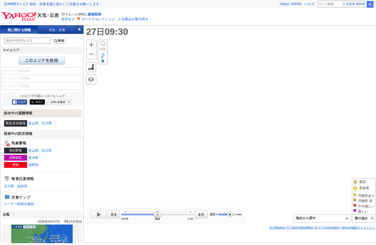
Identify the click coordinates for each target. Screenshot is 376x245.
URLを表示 (59, 102)
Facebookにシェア (19, 102)
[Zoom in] (91, 44)
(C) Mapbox (277, 227)
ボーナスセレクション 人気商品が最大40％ (115, 19)
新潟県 (33, 158)
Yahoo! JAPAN (290, 4)
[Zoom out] (91, 54)
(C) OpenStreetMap (299, 227)
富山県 (33, 123)
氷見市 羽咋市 (355, 4)
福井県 (22, 186)
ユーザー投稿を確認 (19, 204)
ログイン (68, 19)
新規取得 (94, 14)
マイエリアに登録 (42, 60)
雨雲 (103, 49)
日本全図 (91, 67)
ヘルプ (309, 4)
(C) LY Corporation (327, 227)
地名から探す (306, 218)
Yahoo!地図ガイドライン (358, 227)
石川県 (47, 123)
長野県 (33, 165)
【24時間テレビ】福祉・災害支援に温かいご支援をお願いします (51, 4)
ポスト (37, 102)
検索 (370, 4)
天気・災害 (57, 30)
